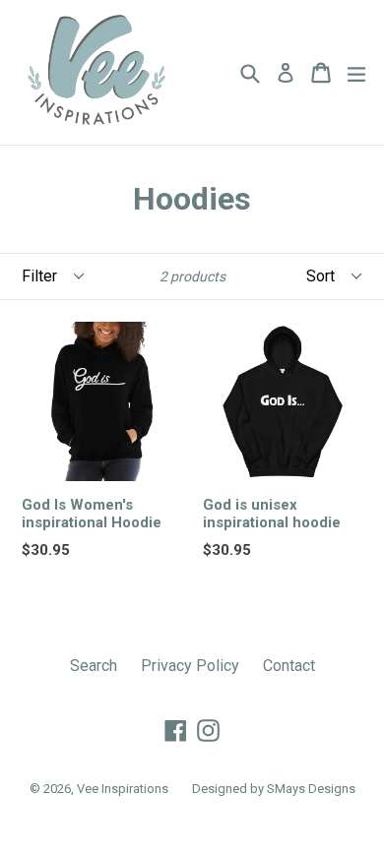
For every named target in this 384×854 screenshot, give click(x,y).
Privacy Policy (190, 665)
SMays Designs (311, 788)
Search (93, 665)
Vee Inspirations (122, 788)
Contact (289, 665)
